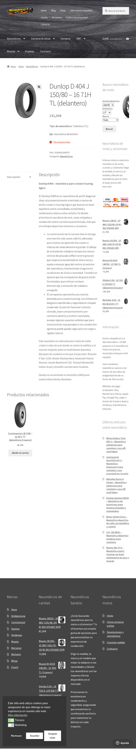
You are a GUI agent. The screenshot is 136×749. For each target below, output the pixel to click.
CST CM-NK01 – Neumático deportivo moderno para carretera (117, 537)
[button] (39, 87)
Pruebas (29, 51)
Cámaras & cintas (40, 38)
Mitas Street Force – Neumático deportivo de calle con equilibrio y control (117, 521)
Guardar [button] (34, 735)
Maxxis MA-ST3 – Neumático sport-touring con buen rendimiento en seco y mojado (117, 554)
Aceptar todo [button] (52, 735)
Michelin (16, 654)
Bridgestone (18, 616)
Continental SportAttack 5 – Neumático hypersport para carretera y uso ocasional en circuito (117, 465)
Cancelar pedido (116, 642)
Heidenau (16, 635)
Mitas (14, 660)
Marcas (11, 51)
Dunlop (15, 628)
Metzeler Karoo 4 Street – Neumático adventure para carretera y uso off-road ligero (116, 486)
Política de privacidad (77, 17)
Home (44, 10)
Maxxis (15, 641)
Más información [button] (17, 715)
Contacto (45, 24)
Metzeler (16, 648)
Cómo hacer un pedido (81, 10)
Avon (14, 609)
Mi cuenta (57, 17)
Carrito (44, 17)
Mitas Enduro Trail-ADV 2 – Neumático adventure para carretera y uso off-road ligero (116, 445)
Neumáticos (14, 38)
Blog (53, 10)
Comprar (66, 38)
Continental (18, 622)
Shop (62, 10)
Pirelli (14, 667)
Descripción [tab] (13, 177)
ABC (78, 38)
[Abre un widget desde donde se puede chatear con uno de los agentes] (122, 743)
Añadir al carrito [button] (20, 452)
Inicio (13, 66)
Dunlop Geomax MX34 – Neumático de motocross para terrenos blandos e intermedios (117, 505)
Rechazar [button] (16, 735)
